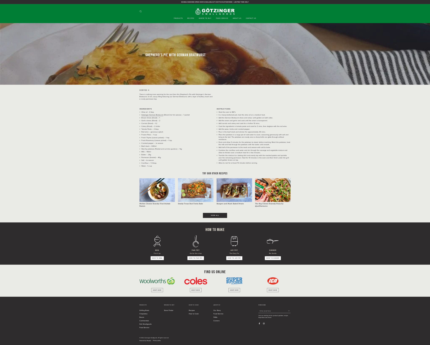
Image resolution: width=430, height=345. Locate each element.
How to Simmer (273, 258)
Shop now (157, 290)
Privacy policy (157, 340)
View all (215, 215)
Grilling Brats (144, 310)
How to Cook (194, 314)
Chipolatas (143, 314)
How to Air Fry (234, 258)
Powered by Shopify (145, 341)
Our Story (217, 310)
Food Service (144, 327)
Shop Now (273, 290)
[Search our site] (140, 11)
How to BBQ (157, 258)
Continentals (144, 320)
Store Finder (168, 310)
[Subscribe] (289, 311)
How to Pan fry (196, 258)
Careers (216, 320)
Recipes (192, 310)
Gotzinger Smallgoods (150, 338)
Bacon (141, 317)
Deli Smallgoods (145, 324)
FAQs (215, 317)
